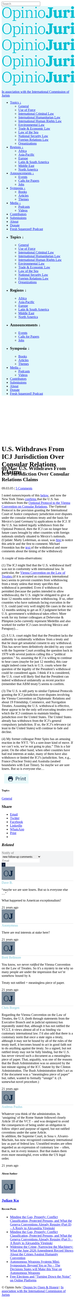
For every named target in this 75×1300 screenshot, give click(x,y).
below (44, 495)
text (28, 547)
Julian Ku (10, 1200)
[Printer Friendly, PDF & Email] (16, 782)
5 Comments (24, 488)
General (7, 798)
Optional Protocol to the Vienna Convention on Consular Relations (36, 504)
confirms (31, 499)
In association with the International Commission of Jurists (34, 1291)
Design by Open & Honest (41, 1287)
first (59, 540)
